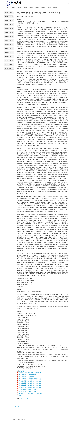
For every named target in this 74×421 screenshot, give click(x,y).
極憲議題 (19, 7)
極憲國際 (31, 7)
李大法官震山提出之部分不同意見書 (27, 389)
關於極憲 (55, 7)
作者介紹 (49, 7)
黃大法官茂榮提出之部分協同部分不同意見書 (30, 379)
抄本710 (21, 395)
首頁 (8, 7)
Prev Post (17, 406)
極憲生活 (25, 7)
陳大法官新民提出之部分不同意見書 (27, 391)
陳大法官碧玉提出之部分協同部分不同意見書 (30, 385)
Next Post (67, 406)
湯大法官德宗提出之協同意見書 (26, 377)
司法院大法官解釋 (24, 398)
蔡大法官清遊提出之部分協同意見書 (27, 375)
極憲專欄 (43, 7)
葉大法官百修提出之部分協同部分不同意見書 (30, 381)
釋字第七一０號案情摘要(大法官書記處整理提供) (30, 393)
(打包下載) (21, 371)
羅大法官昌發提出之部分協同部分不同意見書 (30, 387)
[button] (9, 13)
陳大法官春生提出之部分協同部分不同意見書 (30, 383)
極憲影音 (37, 7)
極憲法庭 (13, 7)
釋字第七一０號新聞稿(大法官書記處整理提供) (30, 373)
